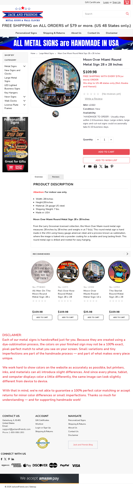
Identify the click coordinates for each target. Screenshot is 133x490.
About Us (76, 33)
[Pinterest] (112, 166)
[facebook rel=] (1, 459)
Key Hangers (11, 92)
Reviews (55, 177)
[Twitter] (101, 166)
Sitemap (32, 487)
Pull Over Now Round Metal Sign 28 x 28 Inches (66, 294)
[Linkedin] (106, 166)
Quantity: (88, 139)
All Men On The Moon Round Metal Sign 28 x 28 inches (41, 294)
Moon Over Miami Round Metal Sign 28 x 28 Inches (79, 53)
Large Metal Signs (11, 79)
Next (78, 82)
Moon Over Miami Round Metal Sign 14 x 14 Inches (92, 294)
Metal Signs (11, 66)
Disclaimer (112, 33)
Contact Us (94, 33)
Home (33, 53)
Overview (39, 177)
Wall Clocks (11, 100)
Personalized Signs (26, 33)
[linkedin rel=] (13, 459)
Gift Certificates (42, 420)
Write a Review (94, 99)
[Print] (95, 166)
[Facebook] (84, 166)
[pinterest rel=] (9, 459)
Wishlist (39, 424)
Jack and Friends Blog (83, 445)
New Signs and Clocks (12, 72)
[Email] (89, 166)
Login (106, 2)
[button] (15, 144)
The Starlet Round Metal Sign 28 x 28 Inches (116, 294)
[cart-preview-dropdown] (126, 2)
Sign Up (117, 2)
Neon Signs (10, 96)
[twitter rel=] (5, 459)
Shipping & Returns (54, 33)
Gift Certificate (92, 2)
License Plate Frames (11, 106)
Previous (33, 82)
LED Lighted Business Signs (12, 87)
